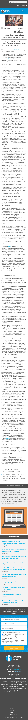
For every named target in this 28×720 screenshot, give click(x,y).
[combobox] (18, 2)
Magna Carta (7, 58)
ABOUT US (12, 706)
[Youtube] (26, 5)
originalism (15, 476)
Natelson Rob (7, 476)
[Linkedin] (22, 5)
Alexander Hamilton (12, 469)
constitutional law (8, 471)
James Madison (19, 474)
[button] (22, 11)
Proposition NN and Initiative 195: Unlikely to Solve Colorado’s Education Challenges (13, 543)
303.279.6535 (17, 669)
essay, (8, 438)
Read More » (5, 546)
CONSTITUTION (9, 31)
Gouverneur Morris (9, 474)
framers (5, 473)
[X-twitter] (20, 5)
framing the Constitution (16, 473)
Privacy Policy (14, 714)
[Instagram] (24, 5)
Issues (12, 708)
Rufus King (12, 478)
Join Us (12, 710)
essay (9, 246)
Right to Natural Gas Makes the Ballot (13, 563)
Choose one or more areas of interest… (11, 632)
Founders (18, 471)
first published (14, 50)
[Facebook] (18, 5)
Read (11, 712)
